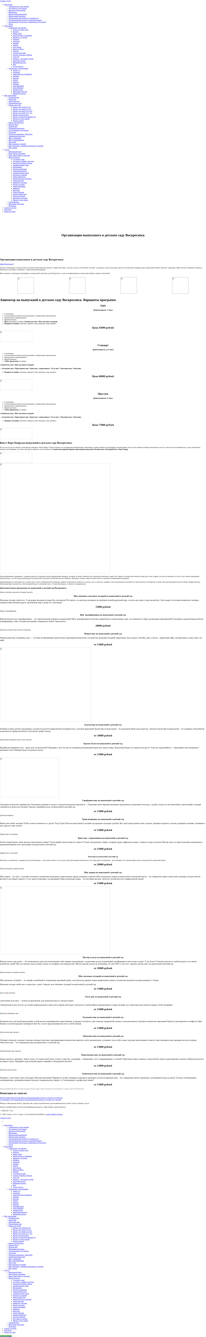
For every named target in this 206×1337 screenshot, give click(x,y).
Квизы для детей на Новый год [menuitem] (24, 1237)
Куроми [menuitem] (16, 1164)
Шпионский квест (15, 152)
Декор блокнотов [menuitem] (19, 1297)
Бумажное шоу (14, 97)
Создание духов (18, 159)
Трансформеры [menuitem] (18, 1206)
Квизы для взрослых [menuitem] (16, 1243)
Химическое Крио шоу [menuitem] (17, 1257)
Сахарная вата (14, 202)
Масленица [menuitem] (13, 1133)
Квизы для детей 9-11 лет (22, 109)
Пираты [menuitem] (16, 1172)
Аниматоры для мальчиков (18, 68)
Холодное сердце (19, 61)
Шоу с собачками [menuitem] (15, 1259)
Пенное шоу (13, 126)
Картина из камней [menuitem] (20, 1295)
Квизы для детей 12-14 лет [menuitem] (22, 1232)
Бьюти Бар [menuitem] (12, 1220)
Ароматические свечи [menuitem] (21, 1294)
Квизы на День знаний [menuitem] (17, 1131)
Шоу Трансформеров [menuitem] (16, 1261)
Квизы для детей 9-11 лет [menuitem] (22, 1230)
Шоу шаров (13, 148)
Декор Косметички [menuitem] (20, 1292)
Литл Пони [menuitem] (17, 1168)
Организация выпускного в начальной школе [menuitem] (25, 1141)
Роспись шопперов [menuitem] (20, 1290)
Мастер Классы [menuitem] (14, 1278)
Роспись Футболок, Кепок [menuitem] (22, 1284)
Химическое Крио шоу (17, 136)
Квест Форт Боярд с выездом (19, 155)
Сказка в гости (5, 1)
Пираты (16, 51)
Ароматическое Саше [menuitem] (21, 1286)
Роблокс (16, 84)
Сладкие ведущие (19, 53)
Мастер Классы (14, 157)
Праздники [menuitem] (8, 1125)
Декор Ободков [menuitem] (18, 1313)
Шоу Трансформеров (16, 140)
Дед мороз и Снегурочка (18, 8)
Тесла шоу (12, 132)
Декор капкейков (19, 186)
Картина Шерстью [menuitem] (19, 1315)
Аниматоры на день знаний (19, 6)
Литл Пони (17, 47)
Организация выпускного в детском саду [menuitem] (24, 1139)
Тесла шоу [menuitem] (12, 1253)
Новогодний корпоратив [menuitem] (18, 1135)
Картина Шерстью (19, 194)
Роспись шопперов (20, 169)
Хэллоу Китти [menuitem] (18, 1187)
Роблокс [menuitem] (16, 1205)
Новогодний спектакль (17, 16)
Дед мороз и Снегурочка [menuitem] (18, 1129)
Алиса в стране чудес (20, 30)
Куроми (16, 43)
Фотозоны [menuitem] (12, 1326)
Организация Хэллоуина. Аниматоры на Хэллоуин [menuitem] (27, 1143)
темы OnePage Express (54, 1114)
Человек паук (18, 90)
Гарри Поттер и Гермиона (22, 35)
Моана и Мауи (18, 49)
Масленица (13, 12)
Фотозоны (12, 206)
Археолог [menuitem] (16, 1162)
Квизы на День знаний (17, 10)
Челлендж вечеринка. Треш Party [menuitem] (21, 1255)
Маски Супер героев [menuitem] (20, 1321)
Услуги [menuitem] (6, 1270)
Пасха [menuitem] (11, 1145)
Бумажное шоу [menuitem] (14, 1218)
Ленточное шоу (14, 101)
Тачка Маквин (18, 88)
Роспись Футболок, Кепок (22, 163)
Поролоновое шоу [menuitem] (15, 1224)
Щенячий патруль (19, 63)
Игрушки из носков (20, 198)
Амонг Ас (16, 70)
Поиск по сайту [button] (10, 212)
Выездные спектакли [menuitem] (16, 1324)
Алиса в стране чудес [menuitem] (20, 1150)
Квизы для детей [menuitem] (15, 1226)
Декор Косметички (20, 171)
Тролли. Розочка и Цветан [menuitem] (22, 1175)
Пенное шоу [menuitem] (13, 1247)
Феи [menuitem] (14, 1185)
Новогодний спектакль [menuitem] (17, 1137)
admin (2, 264)
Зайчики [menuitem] (16, 1160)
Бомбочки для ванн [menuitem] (20, 1303)
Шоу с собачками (15, 138)
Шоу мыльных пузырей (17, 144)
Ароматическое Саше (21, 165)
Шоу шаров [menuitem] (13, 1268)
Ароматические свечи (21, 173)
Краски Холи (13, 124)
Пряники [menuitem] (16, 1309)
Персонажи (8, 26)
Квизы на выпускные (21, 115)
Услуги (6, 150)
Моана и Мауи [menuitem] (18, 1170)
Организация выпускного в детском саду (24, 18)
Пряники (16, 188)
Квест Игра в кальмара (17, 153)
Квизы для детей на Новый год (24, 117)
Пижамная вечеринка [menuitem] (16, 1249)
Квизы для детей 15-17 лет (22, 113)
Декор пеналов (18, 181)
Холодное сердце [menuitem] (19, 1181)
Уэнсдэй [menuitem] (16, 1177)
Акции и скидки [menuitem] (10, 1328)
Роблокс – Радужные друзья (23, 59)
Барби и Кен (17, 34)
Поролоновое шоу (15, 103)
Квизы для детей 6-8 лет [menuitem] (22, 1228)
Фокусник (12, 142)
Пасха (11, 24)
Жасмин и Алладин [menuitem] (20, 1158)
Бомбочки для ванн (20, 183)
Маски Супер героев (20, 200)
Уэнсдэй (16, 57)
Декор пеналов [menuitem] (18, 1301)
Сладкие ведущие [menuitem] (19, 1174)
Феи (14, 64)
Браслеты (16, 190)
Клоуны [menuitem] (16, 1152)
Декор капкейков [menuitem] (19, 1307)
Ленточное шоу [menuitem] (14, 1222)
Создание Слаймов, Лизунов (23, 161)
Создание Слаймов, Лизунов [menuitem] (23, 1282)
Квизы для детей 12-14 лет (22, 111)
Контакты (7, 210)
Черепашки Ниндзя (20, 92)
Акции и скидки (10, 208)
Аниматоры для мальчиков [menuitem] (18, 1189)
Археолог (16, 41)
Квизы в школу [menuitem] (18, 1241)
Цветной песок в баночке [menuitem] (22, 1299)
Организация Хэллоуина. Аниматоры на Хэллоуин (27, 22)
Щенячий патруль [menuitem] (19, 1183)
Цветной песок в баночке (22, 179)
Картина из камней (20, 175)
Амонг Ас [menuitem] (16, 1191)
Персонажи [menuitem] (8, 1146)
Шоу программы (10, 95)
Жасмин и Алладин (20, 37)
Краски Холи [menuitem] (13, 1245)
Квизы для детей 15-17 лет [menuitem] (22, 1234)
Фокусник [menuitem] (12, 1263)
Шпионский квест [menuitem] (15, 1272)
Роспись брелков (19, 196)
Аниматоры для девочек (17, 28)
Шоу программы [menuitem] (10, 1216)
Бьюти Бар (12, 99)
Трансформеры (18, 86)
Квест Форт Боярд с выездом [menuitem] (19, 1276)
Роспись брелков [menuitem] (19, 1317)
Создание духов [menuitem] (18, 1280)
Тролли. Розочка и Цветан (22, 55)
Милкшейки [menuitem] (17, 1288)
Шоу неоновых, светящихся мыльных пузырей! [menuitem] (26, 1266)
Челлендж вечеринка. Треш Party (21, 134)
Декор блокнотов (19, 177)
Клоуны (16, 32)
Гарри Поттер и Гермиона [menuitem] (22, 1156)
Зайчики (16, 39)
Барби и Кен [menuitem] (17, 1154)
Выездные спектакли (16, 204)
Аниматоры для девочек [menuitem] (17, 1148)
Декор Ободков (18, 192)
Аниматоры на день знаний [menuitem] (19, 1127)
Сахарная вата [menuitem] (14, 1323)
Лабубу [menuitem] (15, 1166)
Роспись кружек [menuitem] (19, 1305)
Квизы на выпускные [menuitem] (21, 1235)
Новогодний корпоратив (18, 14)
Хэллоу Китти (18, 66)
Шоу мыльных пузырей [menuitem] (17, 1265)
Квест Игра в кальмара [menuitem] (17, 1274)
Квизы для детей (15, 105)
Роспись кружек (19, 184)
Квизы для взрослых (16, 123)
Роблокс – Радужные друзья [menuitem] (23, 1179)
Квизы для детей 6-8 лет (22, 107)
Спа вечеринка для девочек (19, 130)
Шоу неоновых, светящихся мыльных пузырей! (26, 146)
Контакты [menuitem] (7, 1330)
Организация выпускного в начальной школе (25, 20)
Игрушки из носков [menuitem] (20, 1319)
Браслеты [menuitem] (16, 1311)
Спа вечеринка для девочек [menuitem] (19, 1251)
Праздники (8, 4)
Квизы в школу (18, 121)
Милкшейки (17, 167)
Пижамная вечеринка (16, 128)
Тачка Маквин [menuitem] (18, 1208)
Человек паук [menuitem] (18, 1210)
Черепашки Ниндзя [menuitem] (20, 1212)
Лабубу (15, 45)
